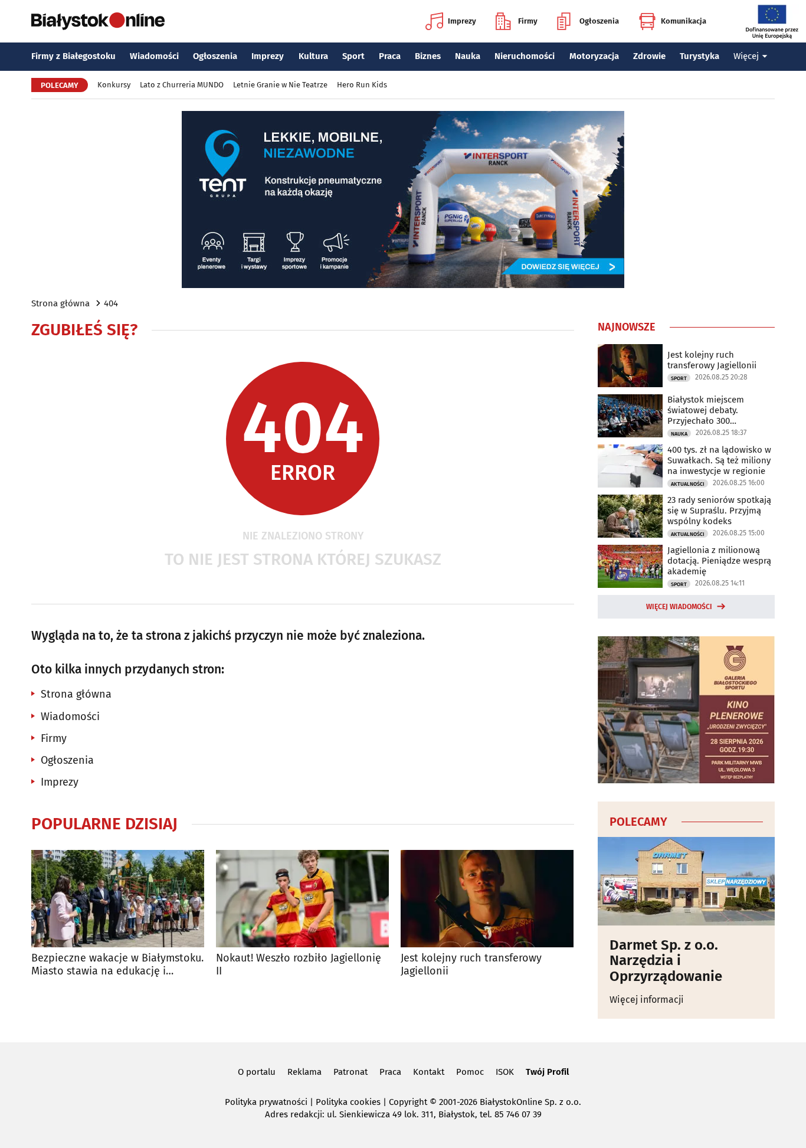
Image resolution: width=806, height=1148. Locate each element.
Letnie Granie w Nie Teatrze (280, 85)
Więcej (746, 56)
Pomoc (470, 1072)
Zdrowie (649, 56)
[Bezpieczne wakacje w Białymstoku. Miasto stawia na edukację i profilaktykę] (117, 898)
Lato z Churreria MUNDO (182, 85)
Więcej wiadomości (679, 607)
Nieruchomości (524, 56)
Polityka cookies (348, 1102)
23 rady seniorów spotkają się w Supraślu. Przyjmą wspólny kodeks (719, 510)
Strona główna (60, 303)
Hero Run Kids (362, 85)
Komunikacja (683, 21)
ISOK (505, 1072)
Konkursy (113, 85)
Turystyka (699, 56)
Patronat (350, 1072)
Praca (390, 56)
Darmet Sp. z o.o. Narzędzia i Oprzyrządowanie (666, 960)
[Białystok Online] (98, 21)
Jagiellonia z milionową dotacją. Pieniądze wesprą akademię (719, 561)
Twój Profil (547, 1072)
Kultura (313, 56)
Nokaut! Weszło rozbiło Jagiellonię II (298, 964)
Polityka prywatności (266, 1102)
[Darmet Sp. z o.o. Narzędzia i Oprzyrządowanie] (686, 881)
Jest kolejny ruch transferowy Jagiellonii (471, 964)
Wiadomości (154, 56)
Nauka (467, 56)
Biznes (428, 56)
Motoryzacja (594, 56)
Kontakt (428, 1072)
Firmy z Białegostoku (73, 56)
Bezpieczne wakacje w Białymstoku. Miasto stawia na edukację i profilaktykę (117, 964)
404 (111, 303)
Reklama (304, 1072)
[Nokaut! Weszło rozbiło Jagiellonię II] (302, 898)
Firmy (528, 21)
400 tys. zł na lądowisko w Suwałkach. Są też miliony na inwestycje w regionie (719, 460)
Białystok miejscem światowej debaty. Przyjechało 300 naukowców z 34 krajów (714, 410)
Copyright (408, 1102)
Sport (353, 56)
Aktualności (688, 484)
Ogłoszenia (599, 21)
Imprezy (462, 21)
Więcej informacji (647, 999)
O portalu (257, 1072)
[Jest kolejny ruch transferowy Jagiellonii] (487, 898)
